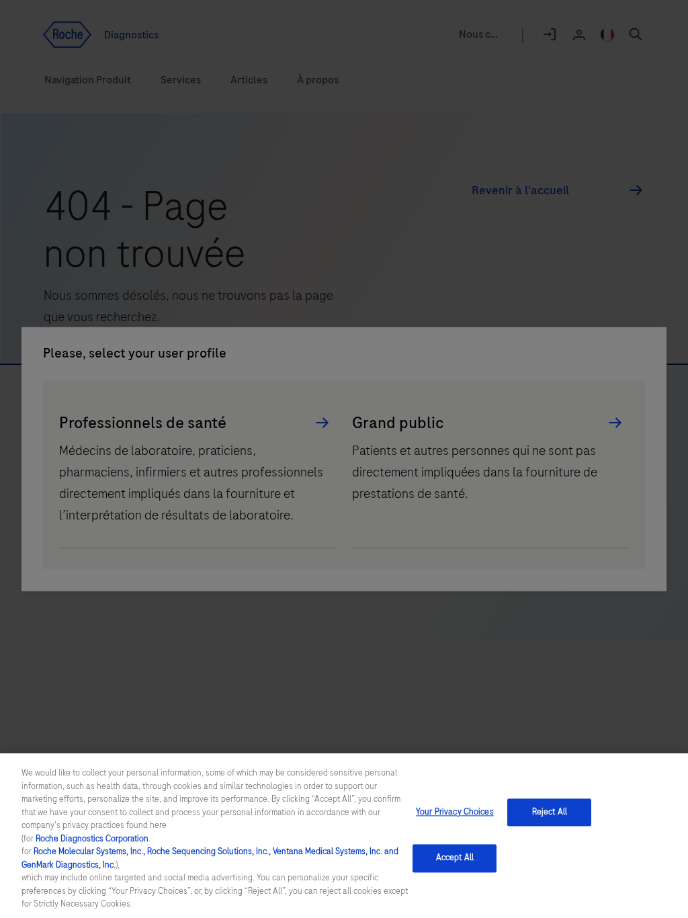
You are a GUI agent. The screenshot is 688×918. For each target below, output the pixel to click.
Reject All (549, 812)
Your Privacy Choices (455, 812)
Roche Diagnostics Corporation (92, 839)
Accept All (455, 858)
